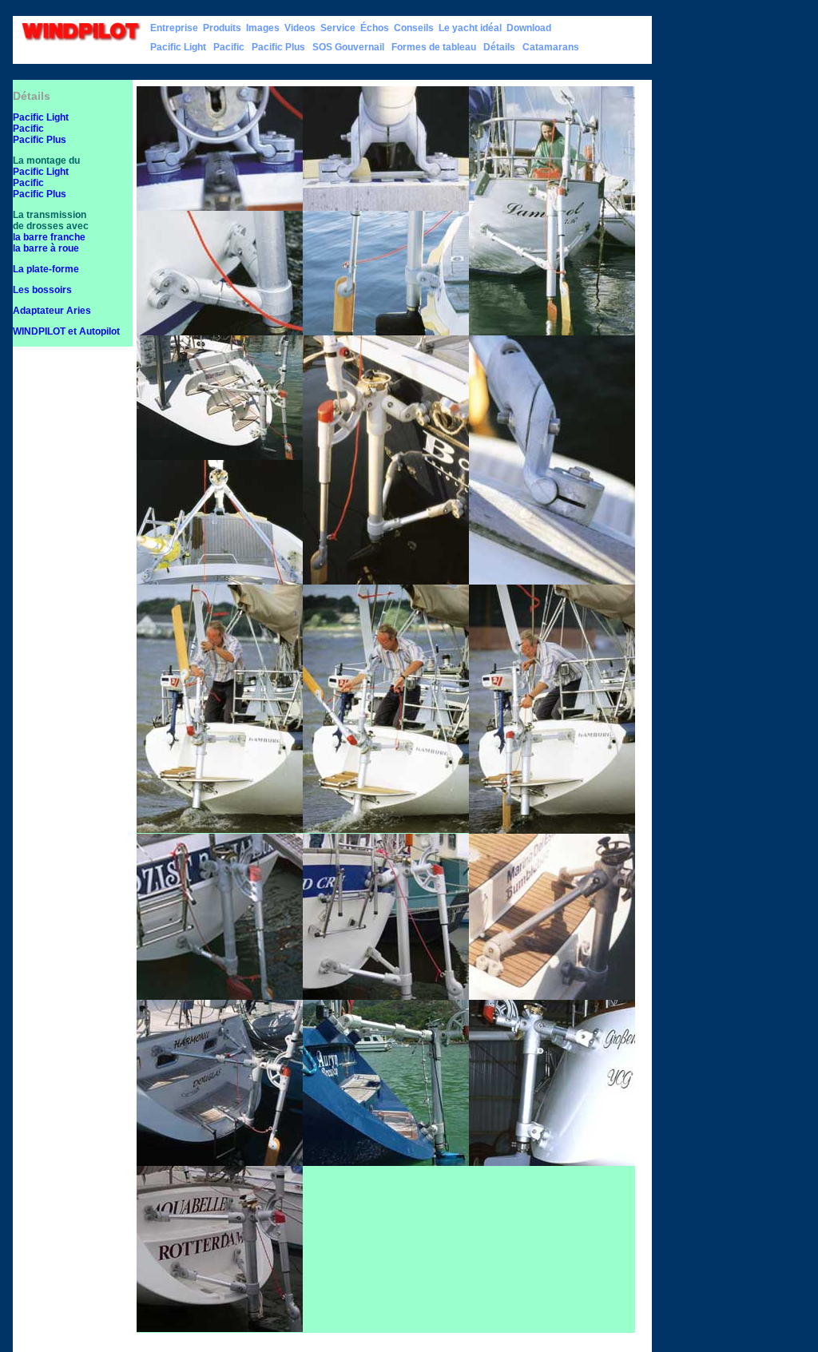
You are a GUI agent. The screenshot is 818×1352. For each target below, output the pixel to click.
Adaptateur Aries (52, 310)
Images (263, 28)
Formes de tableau (433, 47)
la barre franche (49, 237)
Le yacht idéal (470, 28)
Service (337, 28)
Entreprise (174, 28)
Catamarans (550, 47)
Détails (499, 47)
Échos (374, 28)
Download (528, 28)
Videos (300, 28)
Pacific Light (178, 47)
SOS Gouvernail (348, 47)
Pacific (228, 47)
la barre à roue (46, 248)
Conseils (414, 28)
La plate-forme (46, 269)
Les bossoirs (42, 289)
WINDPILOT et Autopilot (66, 331)
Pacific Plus (278, 47)
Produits (222, 28)
